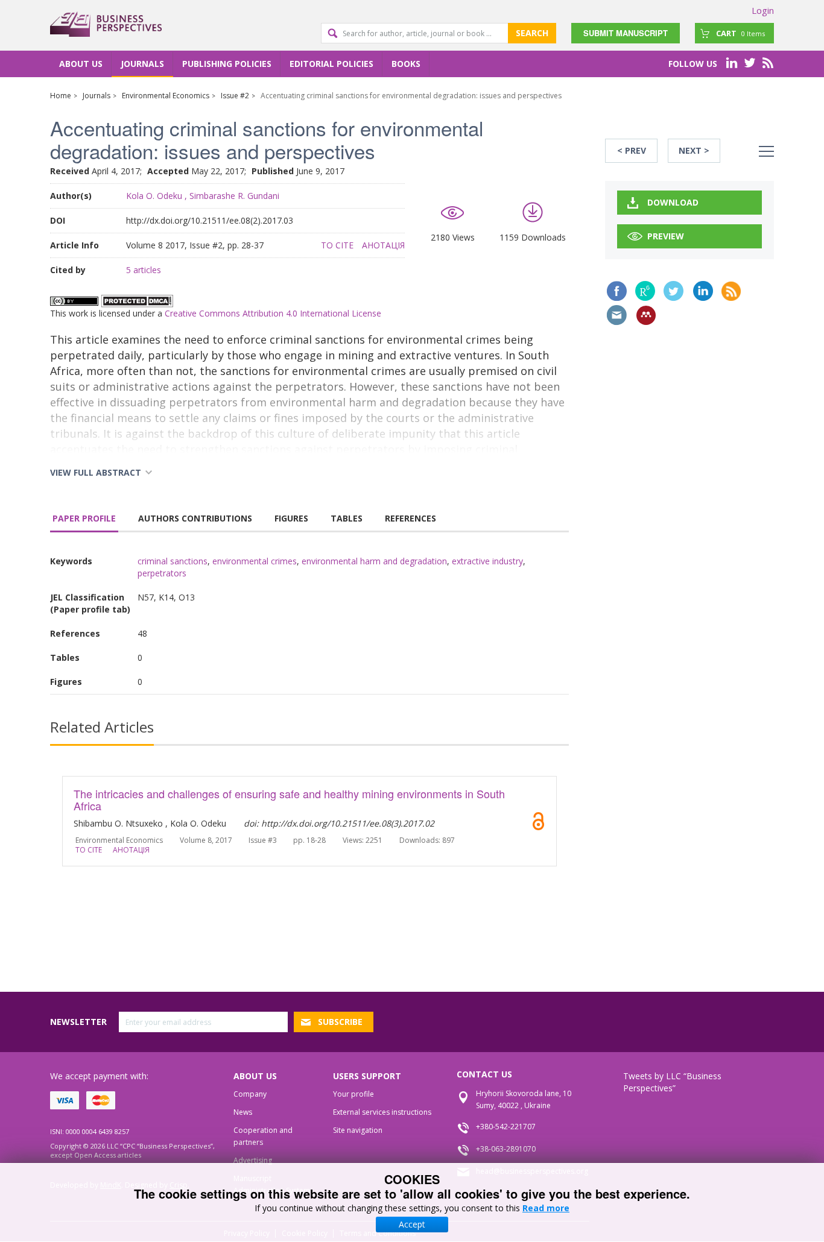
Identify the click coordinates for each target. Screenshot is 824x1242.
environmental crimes (254, 561)
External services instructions (382, 1112)
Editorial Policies (331, 63)
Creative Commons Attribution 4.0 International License (273, 313)
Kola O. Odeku (154, 195)
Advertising (252, 1160)
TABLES (347, 518)
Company (250, 1094)
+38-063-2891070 (506, 1149)
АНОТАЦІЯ (383, 245)
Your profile (353, 1094)
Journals (142, 63)
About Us (81, 63)
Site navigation (357, 1130)
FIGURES (291, 518)
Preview (665, 236)
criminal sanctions (173, 561)
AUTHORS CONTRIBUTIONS (195, 518)
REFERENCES (410, 518)
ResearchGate (645, 291)
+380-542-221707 (506, 1126)
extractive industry (487, 561)
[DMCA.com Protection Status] (137, 300)
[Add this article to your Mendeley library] (646, 315)
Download (673, 202)
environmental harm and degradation (374, 561)
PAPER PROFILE (84, 518)
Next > (694, 150)
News (242, 1112)
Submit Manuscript (625, 33)
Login (763, 10)
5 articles (143, 270)
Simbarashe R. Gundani (234, 195)
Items (740, 33)
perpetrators (162, 573)
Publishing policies (226, 63)
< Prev (631, 150)
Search (532, 33)
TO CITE (337, 245)
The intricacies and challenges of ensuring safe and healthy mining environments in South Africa (289, 799)
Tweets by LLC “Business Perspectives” (672, 1082)
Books (405, 63)
